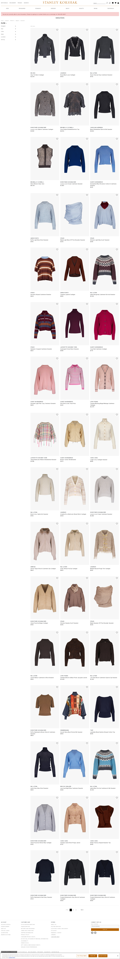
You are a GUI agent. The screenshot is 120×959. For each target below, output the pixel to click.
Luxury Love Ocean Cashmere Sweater (71, 183)
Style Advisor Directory (28, 924)
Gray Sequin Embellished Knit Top (69, 129)
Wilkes (20, 2)
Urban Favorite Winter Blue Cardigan (41, 842)
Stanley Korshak (60, 2)
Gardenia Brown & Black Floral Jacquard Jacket (73, 677)
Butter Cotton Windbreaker (68, 459)
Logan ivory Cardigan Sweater (98, 459)
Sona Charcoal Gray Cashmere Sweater (101, 75)
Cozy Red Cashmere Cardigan (98, 349)
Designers (22, 8)
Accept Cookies (103, 955)
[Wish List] (115, 3)
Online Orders (5, 926)
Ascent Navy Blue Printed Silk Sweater (71, 732)
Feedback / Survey (56, 932)
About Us (53, 924)
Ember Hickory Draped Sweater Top (100, 842)
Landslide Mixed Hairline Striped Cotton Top (102, 732)
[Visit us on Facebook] (92, 933)
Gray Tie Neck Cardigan (37, 75)
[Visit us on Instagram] (95, 933)
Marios (26, 2)
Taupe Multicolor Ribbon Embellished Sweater (43, 459)
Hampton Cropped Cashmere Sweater (41, 349)
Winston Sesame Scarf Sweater (69, 623)
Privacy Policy (25, 934)
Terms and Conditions (27, 930)
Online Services (25, 926)
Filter (3, 23)
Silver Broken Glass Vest (37, 183)
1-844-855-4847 (55, 936)
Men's (67, 8)
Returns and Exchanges (28, 928)
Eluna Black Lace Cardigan (67, 75)
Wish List (3, 928)
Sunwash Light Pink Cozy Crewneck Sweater (43, 403)
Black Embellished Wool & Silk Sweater (101, 129)
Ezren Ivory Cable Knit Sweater (39, 514)
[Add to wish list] (57, 30)
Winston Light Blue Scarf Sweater (100, 240)
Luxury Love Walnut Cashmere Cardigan (42, 129)
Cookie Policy (12, 957)
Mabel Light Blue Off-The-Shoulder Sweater (72, 240)
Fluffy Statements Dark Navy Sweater (41, 897)
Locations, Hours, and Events (59, 928)
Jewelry (53, 8)
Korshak (55, 952)
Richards (13, 2)
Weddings (111, 8)
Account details (5, 924)
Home (95, 8)
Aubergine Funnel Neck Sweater (69, 349)
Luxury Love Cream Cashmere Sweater (101, 514)
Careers (53, 934)
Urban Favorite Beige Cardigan (39, 623)
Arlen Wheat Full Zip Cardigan (68, 568)
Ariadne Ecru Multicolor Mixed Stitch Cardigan (73, 514)
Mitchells (4, 2)
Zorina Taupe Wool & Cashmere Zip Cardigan (43, 568)
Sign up (105, 929)
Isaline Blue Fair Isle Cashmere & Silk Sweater (103, 788)
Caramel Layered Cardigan (67, 294)
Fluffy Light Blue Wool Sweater (39, 240)
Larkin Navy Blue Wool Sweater (39, 788)
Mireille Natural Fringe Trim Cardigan (100, 568)
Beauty (81, 8)
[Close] (117, 955)
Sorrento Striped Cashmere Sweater (41, 294)
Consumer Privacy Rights (28, 936)
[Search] (107, 3)
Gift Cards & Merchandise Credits (30, 945)
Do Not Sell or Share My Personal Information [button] (34, 938)
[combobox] (99, 2)
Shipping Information (27, 932)
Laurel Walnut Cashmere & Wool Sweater (42, 677)
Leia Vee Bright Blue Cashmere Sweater (71, 788)
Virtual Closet (5, 930)
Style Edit (54, 930)
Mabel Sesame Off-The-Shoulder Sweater (102, 623)
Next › (82, 909)
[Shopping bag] (118, 3)
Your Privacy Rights (82, 955)
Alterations (4, 932)
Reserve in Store (5, 934)
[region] (60, 956)
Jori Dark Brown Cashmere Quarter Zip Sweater (103, 677)
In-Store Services (56, 926)
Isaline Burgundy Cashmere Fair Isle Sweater (102, 294)
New (7, 8)
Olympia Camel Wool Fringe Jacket (70, 842)
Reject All (92, 955)
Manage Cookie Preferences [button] (29, 947)
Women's (38, 8)
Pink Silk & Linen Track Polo (68, 403)
